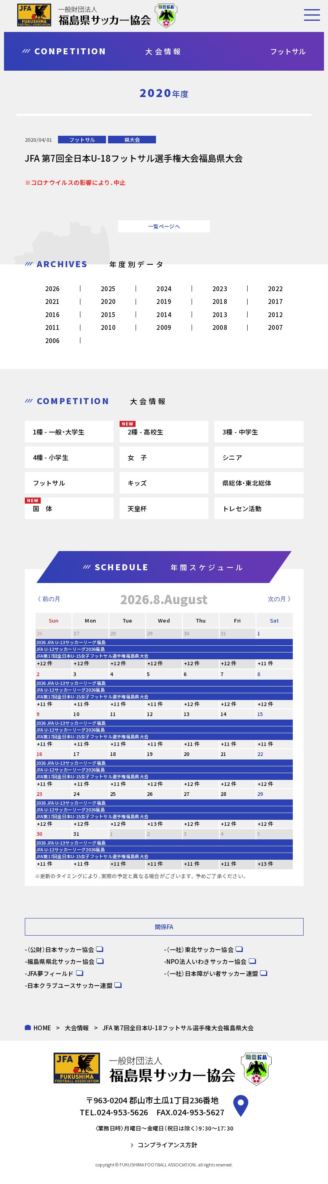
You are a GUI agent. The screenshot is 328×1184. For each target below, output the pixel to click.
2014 (163, 314)
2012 (275, 314)
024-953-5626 (122, 1112)
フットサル (82, 139)
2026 (52, 288)
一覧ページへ (164, 226)
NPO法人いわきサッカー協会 (206, 961)
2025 (108, 288)
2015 (108, 314)
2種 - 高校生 (145, 431)
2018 (219, 301)
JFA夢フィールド (50, 973)
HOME (42, 1027)
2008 (219, 327)
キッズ (137, 483)
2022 (275, 288)
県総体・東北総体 (246, 483)
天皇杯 (137, 508)
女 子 (137, 457)
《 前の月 (47, 598)
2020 (108, 301)
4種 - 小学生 (50, 457)
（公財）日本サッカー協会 (60, 949)
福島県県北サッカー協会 (60, 961)
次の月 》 (281, 598)
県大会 (132, 139)
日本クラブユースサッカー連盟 (69, 985)
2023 (219, 288)
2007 (275, 327)
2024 (163, 288)
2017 (275, 301)
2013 (219, 314)
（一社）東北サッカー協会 (200, 949)
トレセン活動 (242, 508)
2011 (52, 327)
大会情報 (77, 1027)
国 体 (42, 508)
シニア (232, 457)
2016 (52, 314)
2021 (52, 301)
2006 (52, 340)
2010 (108, 327)
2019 (163, 301)
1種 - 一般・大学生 (59, 431)
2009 (163, 327)
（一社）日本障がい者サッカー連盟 (212, 973)
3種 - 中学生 (240, 431)
